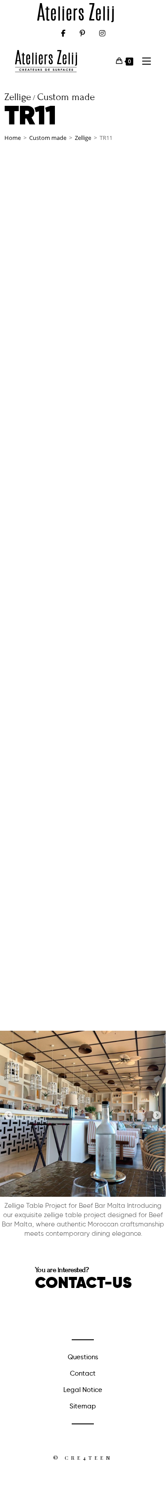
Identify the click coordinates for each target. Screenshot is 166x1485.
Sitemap (82, 1406)
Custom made (47, 138)
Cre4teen (88, 1457)
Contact (83, 1373)
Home (12, 138)
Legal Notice (82, 1390)
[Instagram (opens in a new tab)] (102, 33)
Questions (83, 1357)
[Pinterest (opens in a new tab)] (82, 33)
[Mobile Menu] (143, 61)
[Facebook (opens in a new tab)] (63, 33)
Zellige (83, 138)
